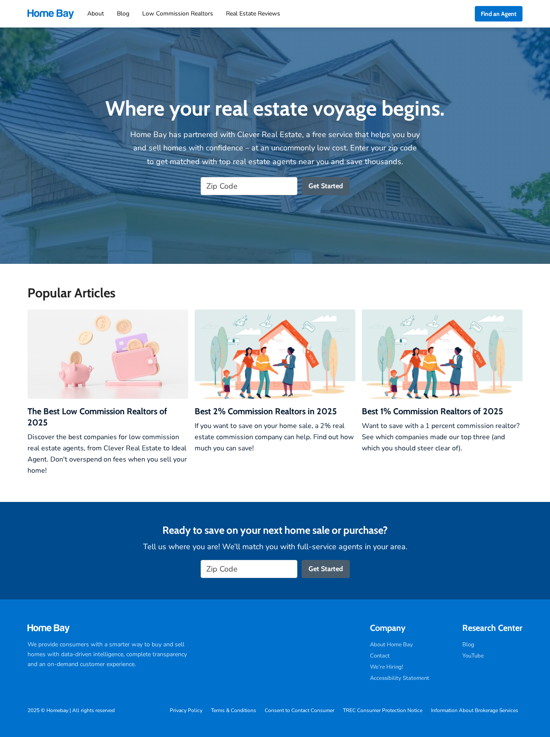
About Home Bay (391, 644)
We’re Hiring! (386, 667)
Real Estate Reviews (253, 13)
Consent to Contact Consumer (299, 710)
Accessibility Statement (399, 678)
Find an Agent (498, 14)
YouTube (473, 656)
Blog (123, 13)
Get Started (326, 186)
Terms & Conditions (233, 710)
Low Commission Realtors (177, 13)
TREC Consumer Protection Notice (382, 710)
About (95, 13)
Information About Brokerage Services (474, 710)
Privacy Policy (186, 710)
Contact (380, 656)
